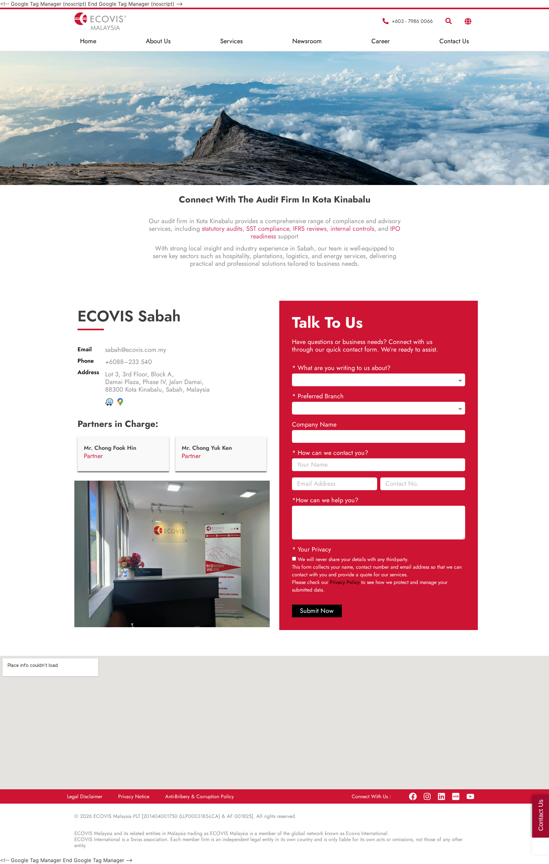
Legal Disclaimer (84, 796)
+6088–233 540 (128, 362)
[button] (448, 21)
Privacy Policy (345, 582)
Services (231, 41)
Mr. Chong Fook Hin (110, 448)
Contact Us (454, 41)
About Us (158, 41)
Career (380, 41)
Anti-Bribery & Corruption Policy (199, 796)
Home (88, 41)
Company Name (314, 425)
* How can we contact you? (330, 453)
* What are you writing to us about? (341, 368)
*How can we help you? (325, 501)
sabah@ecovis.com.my (135, 349)
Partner (93, 456)
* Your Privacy (311, 550)
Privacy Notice (133, 796)
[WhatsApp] (540, 846)
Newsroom (307, 41)
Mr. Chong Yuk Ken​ (207, 448)
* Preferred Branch (318, 397)
